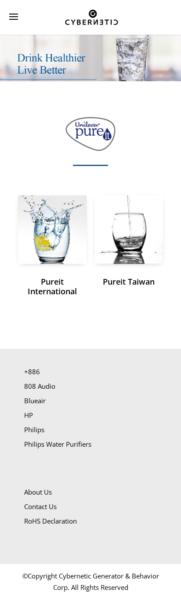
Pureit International (52, 286)
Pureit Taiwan (129, 281)
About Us (38, 492)
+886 (32, 371)
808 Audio (39, 386)
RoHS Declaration (50, 521)
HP (28, 415)
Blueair (35, 400)
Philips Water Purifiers (57, 444)
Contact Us (40, 506)
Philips (34, 429)
